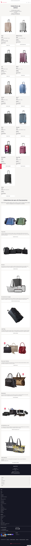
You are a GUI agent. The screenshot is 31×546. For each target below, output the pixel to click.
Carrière (2, 505)
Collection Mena (23, 75)
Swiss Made (2, 495)
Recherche (8, 539)
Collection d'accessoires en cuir (15, 429)
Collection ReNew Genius (23, 44)
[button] (29, 545)
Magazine (2, 511)
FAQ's (1, 519)
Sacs (1, 493)
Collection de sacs (15, 365)
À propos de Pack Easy (3, 503)
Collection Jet (8, 76)
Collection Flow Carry (15, 236)
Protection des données (22, 539)
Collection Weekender (15, 397)
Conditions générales (12, 539)
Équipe (1, 504)
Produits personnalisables (4, 496)
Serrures (2, 520)
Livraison (2, 521)
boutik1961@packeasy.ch (16, 473)
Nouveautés (2, 512)
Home (1, 491)
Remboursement (3, 522)
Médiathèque (2, 510)
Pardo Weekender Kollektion (15, 462)
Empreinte (27, 539)
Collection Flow (8, 45)
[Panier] (28, 2)
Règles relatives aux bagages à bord (5, 523)
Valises (1, 492)
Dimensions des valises (3, 524)
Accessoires (2, 494)
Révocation (17, 539)
